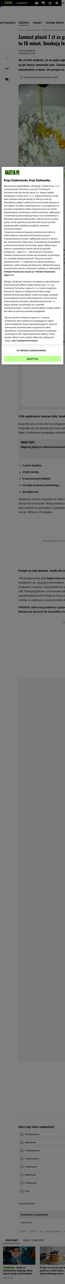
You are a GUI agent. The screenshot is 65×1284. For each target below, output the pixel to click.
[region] (32, 265)
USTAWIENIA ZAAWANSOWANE (31, 350)
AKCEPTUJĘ (32, 359)
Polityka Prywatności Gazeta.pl (19, 271)
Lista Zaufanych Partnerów (24, 340)
